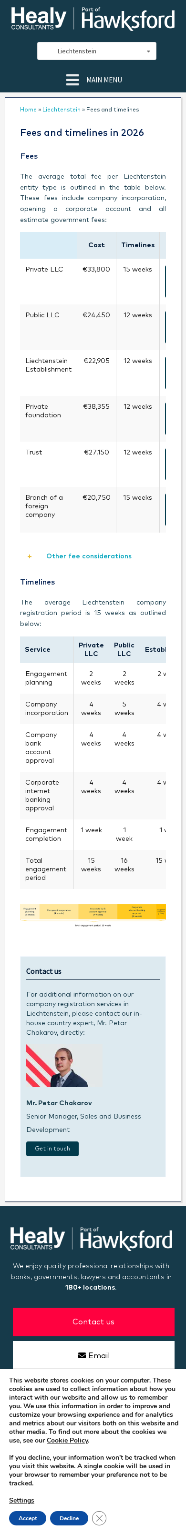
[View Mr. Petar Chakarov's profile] (64, 1085)
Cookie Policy (67, 1440)
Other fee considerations (88, 556)
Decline (69, 1518)
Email (99, 1356)
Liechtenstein (61, 110)
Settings (21, 1500)
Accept (28, 1518)
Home (28, 110)
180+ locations (90, 1287)
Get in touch (52, 1149)
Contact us (93, 1322)
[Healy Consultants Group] (93, 27)
